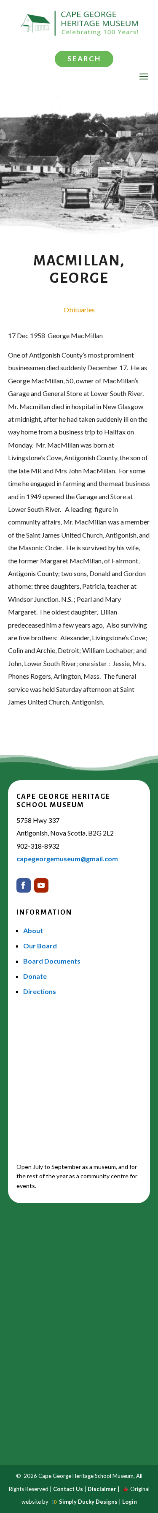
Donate (35, 976)
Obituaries (79, 310)
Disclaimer (102, 1489)
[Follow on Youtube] (41, 885)
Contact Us (68, 1489)
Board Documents (51, 961)
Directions (39, 991)
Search (84, 58)
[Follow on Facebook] (23, 885)
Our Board (40, 946)
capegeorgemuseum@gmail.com (67, 859)
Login (129, 1501)
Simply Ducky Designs (88, 1501)
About (33, 930)
